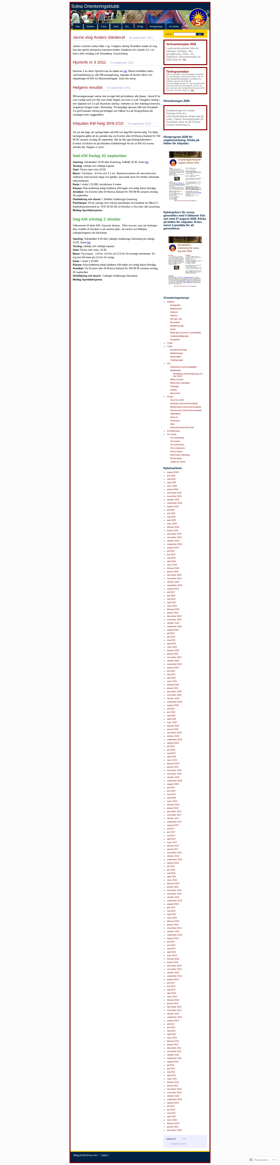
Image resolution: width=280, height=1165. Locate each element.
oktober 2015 (173, 897)
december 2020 (174, 691)
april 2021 (171, 678)
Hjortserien (175, 393)
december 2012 (174, 1007)
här (184, 59)
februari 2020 (173, 726)
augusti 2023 (173, 589)
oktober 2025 (173, 499)
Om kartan (175, 441)
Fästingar (174, 386)
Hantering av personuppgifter (183, 367)
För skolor (174, 26)
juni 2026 (171, 475)
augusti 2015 (173, 904)
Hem (78, 26)
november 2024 (174, 537)
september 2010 (174, 1099)
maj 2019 (171, 753)
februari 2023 (173, 609)
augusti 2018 (173, 784)
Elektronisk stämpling (180, 383)
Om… (128, 26)
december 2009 (174, 1130)
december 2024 (174, 534)
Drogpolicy (175, 339)
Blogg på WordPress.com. (86, 1155)
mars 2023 (172, 606)
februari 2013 (173, 1000)
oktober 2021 (173, 661)
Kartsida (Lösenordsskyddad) (184, 403)
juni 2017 (171, 832)
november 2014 (174, 928)
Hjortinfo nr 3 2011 (89, 62)
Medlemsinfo (176, 308)
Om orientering (177, 438)
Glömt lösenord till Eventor (182, 427)
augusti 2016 (173, 863)
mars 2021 (172, 681)
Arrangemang (156, 26)
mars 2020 (172, 722)
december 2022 (174, 616)
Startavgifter (175, 356)
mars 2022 (172, 647)
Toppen (104, 1155)
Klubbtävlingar (176, 353)
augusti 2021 (173, 667)
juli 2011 (170, 1065)
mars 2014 (172, 955)
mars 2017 (172, 842)
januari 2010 (172, 1127)
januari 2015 (172, 924)
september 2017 (174, 822)
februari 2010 (173, 1123)
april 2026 (171, 482)
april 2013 (171, 993)
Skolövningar (176, 458)
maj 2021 (171, 674)
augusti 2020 (173, 705)
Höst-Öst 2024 (177, 400)
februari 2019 (173, 763)
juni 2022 (171, 637)
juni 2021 (171, 671)
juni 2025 (171, 513)
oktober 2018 (173, 777)
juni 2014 (171, 945)
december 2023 (174, 575)
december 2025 (174, 493)
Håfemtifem (175, 414)
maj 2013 (171, 990)
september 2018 (174, 780)
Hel (184, 1139)
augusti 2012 (173, 1020)
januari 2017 (172, 849)
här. (192, 90)
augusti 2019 (173, 743)
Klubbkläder (175, 370)
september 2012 (174, 1017)
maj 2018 (171, 794)
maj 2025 (171, 517)
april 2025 (171, 520)
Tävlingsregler (176, 360)
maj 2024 (171, 558)
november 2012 (174, 1010)
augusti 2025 (173, 506)
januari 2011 (172, 1085)
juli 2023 (170, 592)
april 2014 (171, 952)
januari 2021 (172, 688)
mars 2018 (172, 801)
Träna (103, 26)
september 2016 (174, 859)
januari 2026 (172, 489)
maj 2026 (171, 479)
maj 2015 (171, 911)
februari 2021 (173, 685)
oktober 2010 (173, 1096)
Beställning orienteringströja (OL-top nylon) (188, 375)
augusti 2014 (173, 938)
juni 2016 (171, 870)
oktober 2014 (173, 931)
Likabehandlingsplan (179, 336)
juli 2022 (170, 633)
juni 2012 (171, 1027)
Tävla (115, 26)
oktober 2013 (173, 972)
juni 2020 (171, 712)
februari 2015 (173, 921)
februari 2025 (173, 527)
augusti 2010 (173, 1103)
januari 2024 (172, 571)
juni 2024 (171, 554)
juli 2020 (170, 708)
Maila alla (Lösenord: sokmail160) (185, 332)
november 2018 (174, 774)
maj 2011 (171, 1072)
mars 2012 (172, 1037)
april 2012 (171, 1034)
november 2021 (174, 657)
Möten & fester (177, 379)
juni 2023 (171, 595)
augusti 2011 (173, 1061)
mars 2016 (172, 880)
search (168, 34)
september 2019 (174, 739)
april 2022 (171, 643)
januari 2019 (172, 767)
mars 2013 (172, 996)
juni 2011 (171, 1068)
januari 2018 (172, 808)
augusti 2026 (173, 472)
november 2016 (174, 852)
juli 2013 (170, 983)
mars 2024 (172, 565)
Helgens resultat (87, 87)
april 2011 (171, 1075)
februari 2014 (173, 959)
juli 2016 (170, 866)
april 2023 (171, 602)
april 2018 (171, 798)
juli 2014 (170, 942)
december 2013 (174, 966)
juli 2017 (170, 828)
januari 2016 (172, 887)
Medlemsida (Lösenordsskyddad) (185, 407)
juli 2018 (170, 787)
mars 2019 (172, 760)
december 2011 (174, 1048)
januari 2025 (172, 530)
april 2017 (171, 839)
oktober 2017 (173, 818)
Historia (173, 315)
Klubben (90, 26)
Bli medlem (175, 322)
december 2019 (174, 732)
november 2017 (174, 815)
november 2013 (174, 969)
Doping (173, 390)
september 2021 (174, 664)
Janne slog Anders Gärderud (99, 37)
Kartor (173, 329)
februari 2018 (173, 804)
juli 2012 (170, 1024)
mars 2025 (172, 523)
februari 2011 (173, 1082)
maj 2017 (171, 835)
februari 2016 (173, 883)
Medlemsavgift (176, 326)
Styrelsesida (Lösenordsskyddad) (186, 410)
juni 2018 (171, 791)
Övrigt (140, 26)
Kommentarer (178, 1144)
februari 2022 (173, 650)
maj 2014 (171, 948)
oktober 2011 (173, 1055)
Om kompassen (177, 448)
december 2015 (174, 890)
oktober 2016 (173, 856)
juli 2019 (170, 746)
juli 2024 (170, 551)
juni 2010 (171, 1109)
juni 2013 (171, 986)
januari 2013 (172, 1003)
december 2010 (174, 1089)
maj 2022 (171, 640)
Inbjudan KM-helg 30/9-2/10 (98, 123)
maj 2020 (171, 715)
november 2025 (174, 496)
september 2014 (174, 935)
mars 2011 (172, 1079)
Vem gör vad (176, 319)
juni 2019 (171, 750)
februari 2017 (173, 846)
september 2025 (174, 503)
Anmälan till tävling (178, 350)
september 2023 (174, 585)
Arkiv (172, 424)
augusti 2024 (173, 547)
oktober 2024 (173, 541)
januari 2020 (172, 729)
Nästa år (174, 417)
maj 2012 (171, 1031)
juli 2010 (170, 1106)
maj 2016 (171, 873)
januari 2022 (172, 654)
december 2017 (174, 811)
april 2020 (171, 719)
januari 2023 (172, 613)
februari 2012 (173, 1041)
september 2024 (174, 544)
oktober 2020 (173, 698)
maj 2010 (171, 1113)
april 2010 (171, 1116)
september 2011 (174, 1058)
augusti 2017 (173, 825)
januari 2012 (172, 1044)
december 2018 (174, 770)
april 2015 (171, 914)
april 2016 (171, 876)
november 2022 (174, 619)
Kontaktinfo (175, 305)
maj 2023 (171, 599)
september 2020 (174, 702)
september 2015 (174, 900)
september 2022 (174, 626)
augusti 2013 (173, 979)
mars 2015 (172, 918)
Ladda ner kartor (178, 462)
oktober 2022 (173, 623)
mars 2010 (172, 1120)
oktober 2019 (173, 736)
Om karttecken (177, 444)
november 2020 (174, 695)
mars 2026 (172, 486)
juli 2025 (170, 510)
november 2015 (174, 894)
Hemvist (174, 312)
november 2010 (174, 1092)
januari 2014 (172, 962)
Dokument (175, 420)
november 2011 (174, 1051)
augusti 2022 (173, 630)
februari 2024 (173, 568)
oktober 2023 (173, 582)
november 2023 (174, 578)
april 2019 (171, 756)
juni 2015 (171, 907)
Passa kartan (176, 451)
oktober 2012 (173, 1013)
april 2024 (171, 561)
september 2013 (174, 976)
